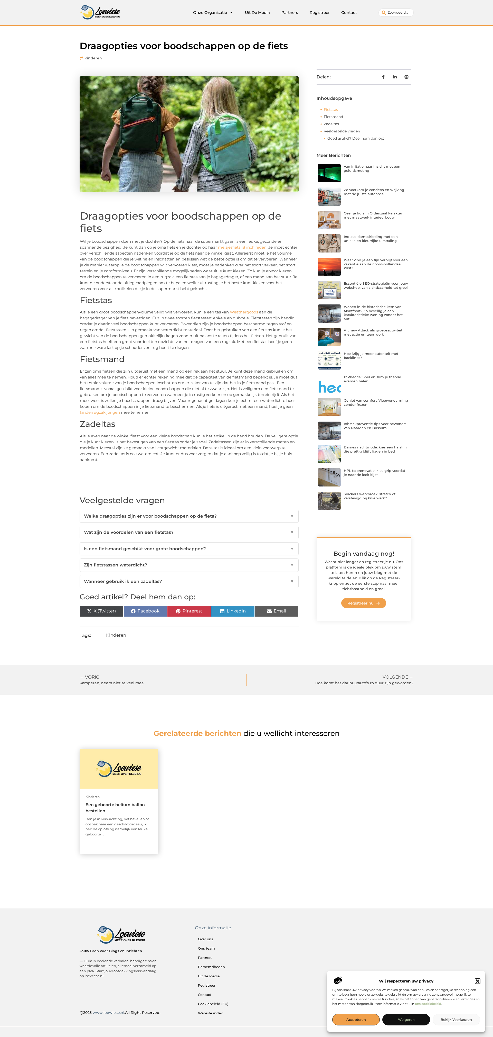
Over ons (205, 939)
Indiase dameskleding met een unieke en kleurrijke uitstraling (371, 239)
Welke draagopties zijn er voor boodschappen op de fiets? (189, 516)
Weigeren (406, 1020)
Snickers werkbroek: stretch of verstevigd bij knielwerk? (369, 496)
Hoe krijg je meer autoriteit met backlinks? (371, 355)
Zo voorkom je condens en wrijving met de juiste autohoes (374, 192)
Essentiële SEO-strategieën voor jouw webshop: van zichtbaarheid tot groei (376, 285)
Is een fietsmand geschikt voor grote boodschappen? (189, 548)
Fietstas (331, 109)
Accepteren (356, 1020)
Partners (289, 12)
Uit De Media (257, 12)
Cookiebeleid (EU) (213, 1004)
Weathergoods (244, 312)
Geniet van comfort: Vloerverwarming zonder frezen (376, 402)
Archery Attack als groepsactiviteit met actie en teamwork (373, 332)
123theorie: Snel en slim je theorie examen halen (372, 379)
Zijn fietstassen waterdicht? (189, 564)
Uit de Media (209, 976)
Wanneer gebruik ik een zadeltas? (189, 581)
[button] (477, 981)
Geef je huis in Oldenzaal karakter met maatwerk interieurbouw (373, 215)
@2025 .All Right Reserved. (120, 1013)
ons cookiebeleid (428, 1004)
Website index (210, 1013)
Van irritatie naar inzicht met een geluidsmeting (372, 168)
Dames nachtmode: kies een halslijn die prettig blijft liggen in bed (375, 449)
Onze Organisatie (210, 12)
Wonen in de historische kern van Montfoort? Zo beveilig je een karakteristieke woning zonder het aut (373, 313)
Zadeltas (331, 124)
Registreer (320, 12)
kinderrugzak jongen (100, 412)
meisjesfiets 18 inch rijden (242, 247)
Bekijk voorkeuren (456, 1020)
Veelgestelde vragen (342, 131)
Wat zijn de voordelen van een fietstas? (189, 532)
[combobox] (396, 12)
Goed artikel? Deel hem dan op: (355, 138)
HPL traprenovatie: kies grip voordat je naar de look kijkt (374, 472)
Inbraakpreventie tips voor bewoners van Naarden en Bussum (375, 426)
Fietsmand (333, 116)
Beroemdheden (211, 967)
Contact (349, 12)
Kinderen (93, 58)
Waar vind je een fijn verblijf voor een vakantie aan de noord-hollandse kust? (376, 264)
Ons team (206, 948)
